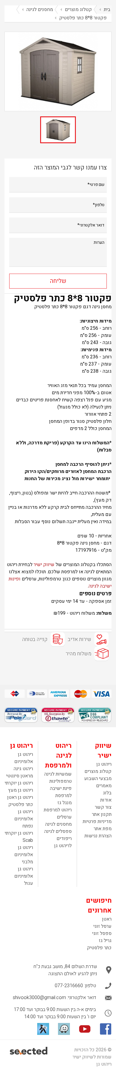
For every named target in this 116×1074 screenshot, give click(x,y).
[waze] (64, 1029)
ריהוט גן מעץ (20, 790)
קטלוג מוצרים (98, 771)
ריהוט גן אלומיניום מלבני (23, 854)
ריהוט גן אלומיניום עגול (23, 876)
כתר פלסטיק (99, 947)
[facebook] (106, 1029)
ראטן (107, 919)
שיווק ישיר (44, 564)
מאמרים (104, 785)
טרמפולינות (60, 781)
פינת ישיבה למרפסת (61, 792)
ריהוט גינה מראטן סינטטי (19, 772)
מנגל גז (64, 802)
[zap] (43, 1029)
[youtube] (85, 1029)
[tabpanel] (58, 71)
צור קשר (103, 807)
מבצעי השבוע (98, 778)
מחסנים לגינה (58, 824)
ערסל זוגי (102, 926)
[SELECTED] (29, 1050)
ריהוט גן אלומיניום (23, 758)
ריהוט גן (104, 764)
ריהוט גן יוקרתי (19, 783)
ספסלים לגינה (58, 831)
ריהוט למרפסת (58, 809)
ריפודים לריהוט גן (63, 842)
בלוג (107, 792)
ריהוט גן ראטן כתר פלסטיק (20, 801)
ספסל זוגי (102, 933)
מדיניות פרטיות (97, 821)
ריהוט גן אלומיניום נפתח (23, 819)
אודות (106, 800)
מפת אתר (103, 828)
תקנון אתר (102, 814)
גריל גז (105, 940)
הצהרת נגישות (98, 835)
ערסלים (64, 817)
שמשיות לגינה (58, 774)
